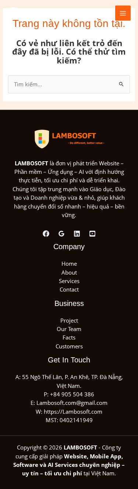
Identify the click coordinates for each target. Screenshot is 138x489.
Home (69, 263)
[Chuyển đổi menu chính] (123, 13)
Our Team (69, 329)
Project (69, 320)
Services (69, 281)
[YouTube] (92, 233)
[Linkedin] (77, 233)
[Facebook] (46, 233)
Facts (69, 337)
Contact (69, 289)
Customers (69, 346)
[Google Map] (61, 233)
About (69, 272)
